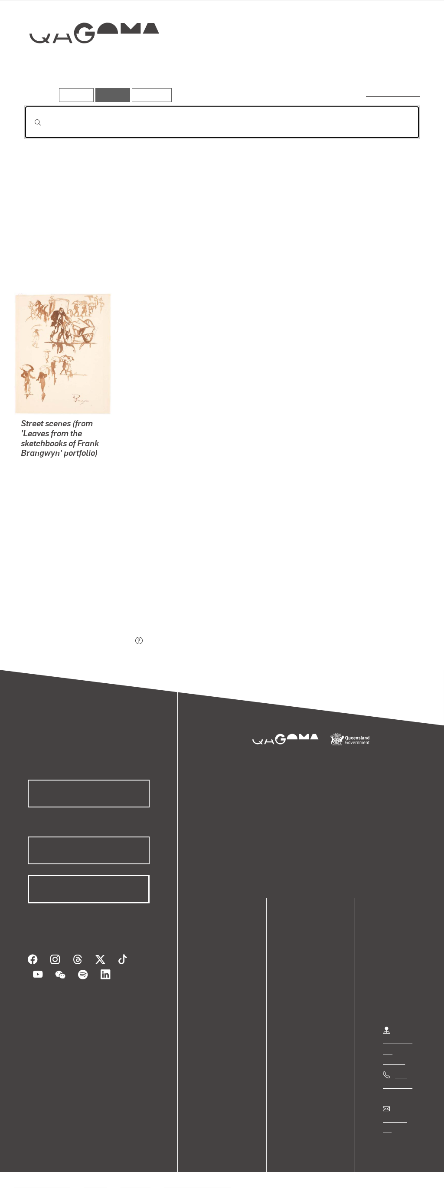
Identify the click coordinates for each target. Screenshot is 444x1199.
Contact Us (399, 1118)
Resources (150, 94)
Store (214, 995)
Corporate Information (197, 1174)
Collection (88, 60)
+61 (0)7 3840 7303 (397, 1085)
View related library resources (70, 592)
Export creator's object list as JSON (78, 641)
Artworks (313, 63)
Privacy (95, 1174)
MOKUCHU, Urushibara (56, 476)
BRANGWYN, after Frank (58, 496)
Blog (212, 1006)
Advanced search (393, 93)
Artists (355, 63)
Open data (221, 964)
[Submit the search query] (30, 122)
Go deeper (400, 63)
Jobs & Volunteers (41, 1174)
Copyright (135, 1174)
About (215, 1016)
